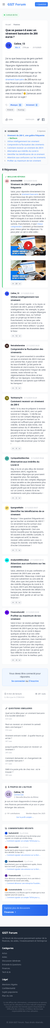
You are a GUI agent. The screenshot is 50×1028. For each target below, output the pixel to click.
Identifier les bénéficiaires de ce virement (26, 154)
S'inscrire (34, 681)
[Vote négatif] (19, 283)
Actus (4, 953)
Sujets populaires (10, 992)
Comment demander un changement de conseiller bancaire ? (23, 759)
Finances (16, 25)
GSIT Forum (16, 4)
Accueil (8, 25)
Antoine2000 (17, 180)
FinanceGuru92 (18, 612)
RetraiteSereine (18, 345)
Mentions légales (9, 984)
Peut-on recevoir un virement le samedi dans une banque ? (23, 725)
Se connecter (18, 681)
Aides (4, 957)
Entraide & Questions (11, 964)
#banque (15, 105)
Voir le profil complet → (25, 817)
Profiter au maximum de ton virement (24, 160)
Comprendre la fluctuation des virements (25, 144)
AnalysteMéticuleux (20, 559)
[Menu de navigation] (3, 4)
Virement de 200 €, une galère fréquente (25, 136)
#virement (31, 105)
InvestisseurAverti (16, 861)
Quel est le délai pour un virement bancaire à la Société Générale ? (25, 714)
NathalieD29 (14, 833)
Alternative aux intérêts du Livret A (22, 151)
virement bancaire (14, 79)
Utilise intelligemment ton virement (23, 141)
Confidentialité (8, 988)
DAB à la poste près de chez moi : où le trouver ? (22, 770)
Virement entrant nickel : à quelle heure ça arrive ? (24, 736)
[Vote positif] (13, 283)
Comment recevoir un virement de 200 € (25, 147)
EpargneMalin (17, 507)
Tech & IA (6, 972)
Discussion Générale (11, 960)
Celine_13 (19, 43)
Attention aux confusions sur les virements (26, 157)
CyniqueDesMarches (20, 458)
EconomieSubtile (15, 890)
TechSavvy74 (17, 397)
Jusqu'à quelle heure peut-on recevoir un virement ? (23, 748)
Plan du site (7, 995)
